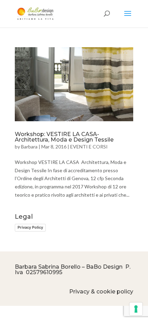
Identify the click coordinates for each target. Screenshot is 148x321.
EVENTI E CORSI (89, 146)
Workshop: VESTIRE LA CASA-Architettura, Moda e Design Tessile (64, 137)
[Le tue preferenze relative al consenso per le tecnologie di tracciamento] (135, 308)
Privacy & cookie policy (101, 291)
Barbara (29, 146)
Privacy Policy (30, 227)
